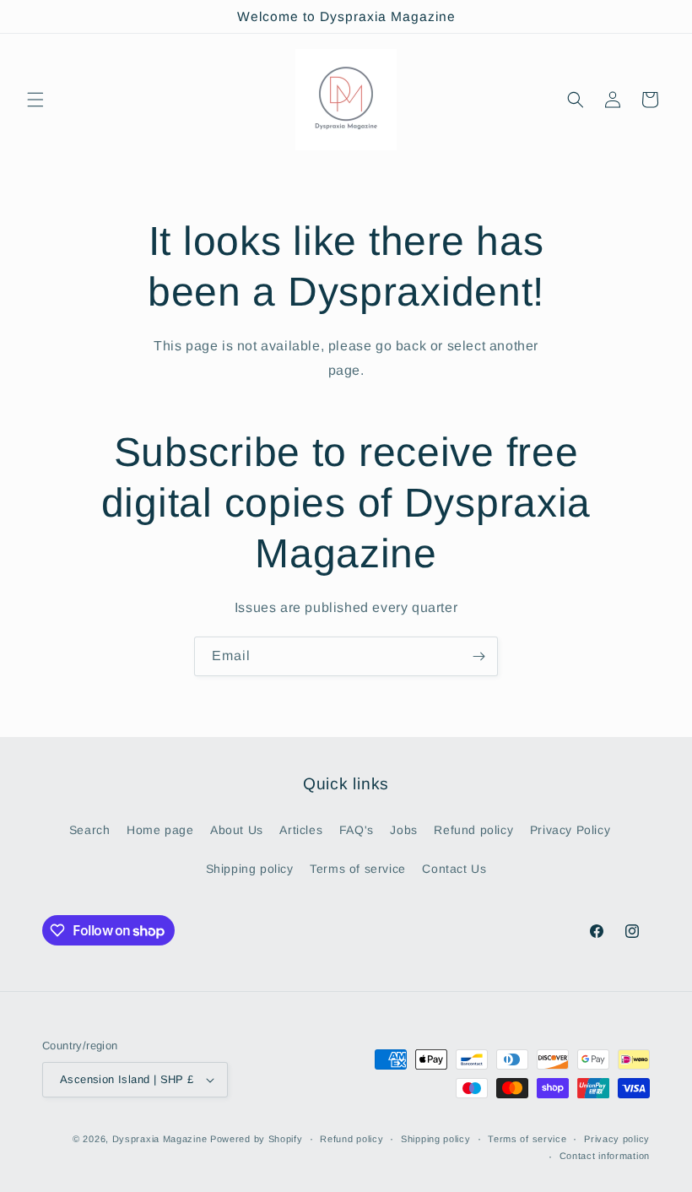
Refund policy (473, 830)
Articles (300, 830)
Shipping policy (250, 868)
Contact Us (454, 868)
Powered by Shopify (256, 1139)
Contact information (605, 1156)
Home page (160, 830)
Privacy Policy (570, 830)
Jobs (403, 830)
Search (90, 830)
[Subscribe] (478, 656)
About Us (236, 830)
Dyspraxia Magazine (160, 1139)
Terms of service (358, 868)
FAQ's (356, 830)
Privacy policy (617, 1139)
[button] (35, 99)
